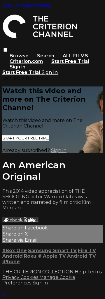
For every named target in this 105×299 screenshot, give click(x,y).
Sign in (17, 67)
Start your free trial (26, 138)
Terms (94, 272)
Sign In (50, 72)
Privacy (11, 277)
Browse (20, 56)
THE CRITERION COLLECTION (38, 272)
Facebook (13, 219)
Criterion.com (26, 61)
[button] (5, 50)
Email (33, 219)
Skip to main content (26, 5)
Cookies (29, 277)
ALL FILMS (75, 56)
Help (81, 272)
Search (46, 56)
